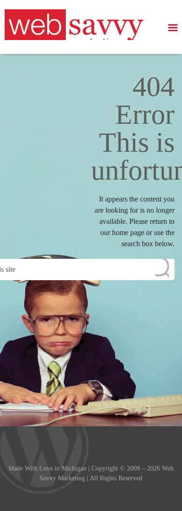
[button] (173, 28)
